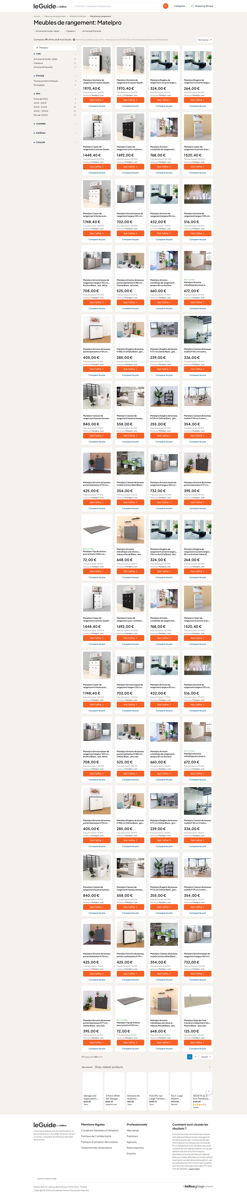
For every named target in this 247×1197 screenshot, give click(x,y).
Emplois (131, 1153)
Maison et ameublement (54, 16)
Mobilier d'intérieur (78, 16)
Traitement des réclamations (96, 1147)
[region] (123, 31)
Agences (132, 1141)
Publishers (132, 1136)
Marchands (133, 1130)
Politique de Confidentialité (96, 1136)
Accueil (37, 16)
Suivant (204, 1057)
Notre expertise (135, 1147)
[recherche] (165, 6)
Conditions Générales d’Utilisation (99, 1130)
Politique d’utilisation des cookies (99, 1141)
